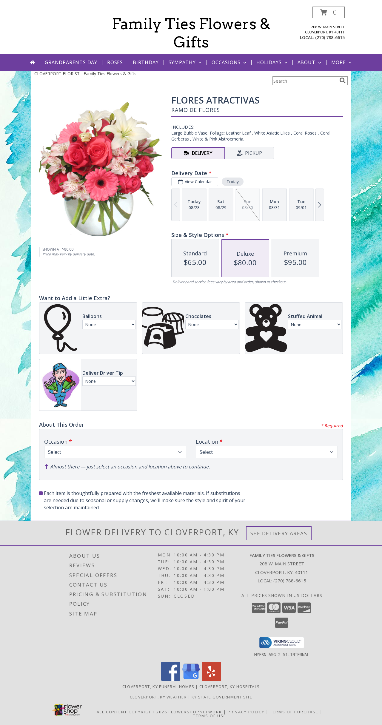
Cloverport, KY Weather (158, 697)
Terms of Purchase (294, 712)
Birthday (145, 62)
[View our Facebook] (170, 679)
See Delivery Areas (278, 533)
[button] (328, 12)
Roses (115, 62)
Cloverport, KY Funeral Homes (158, 686)
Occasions (226, 62)
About (306, 62)
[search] (342, 80)
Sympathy (182, 62)
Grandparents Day (71, 62)
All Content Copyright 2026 (132, 712)
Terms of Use (209, 715)
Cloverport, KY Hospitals (229, 686)
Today (233, 181)
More (338, 62)
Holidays (268, 62)
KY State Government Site (222, 697)
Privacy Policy (246, 712)
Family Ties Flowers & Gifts (191, 33)
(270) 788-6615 (330, 37)
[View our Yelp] (211, 679)
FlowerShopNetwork (195, 712)
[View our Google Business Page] (191, 679)
